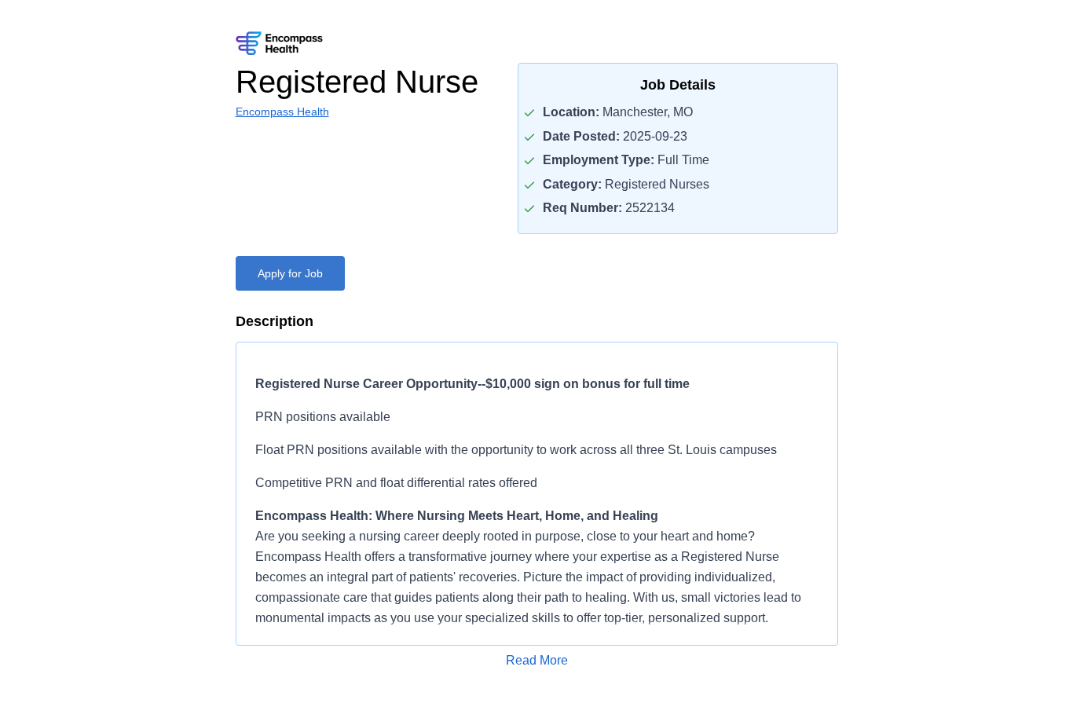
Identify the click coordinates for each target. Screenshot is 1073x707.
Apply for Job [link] (290, 273)
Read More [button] (537, 660)
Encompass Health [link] (282, 111)
